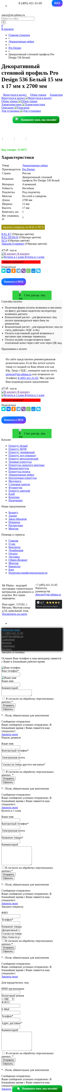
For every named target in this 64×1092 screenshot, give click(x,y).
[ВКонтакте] (8, 271)
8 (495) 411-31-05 (28, 378)
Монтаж (13, 528)
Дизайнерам (16, 550)
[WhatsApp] (28, 271)
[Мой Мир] (33, 271)
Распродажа (16, 525)
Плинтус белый (18, 445)
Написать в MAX (13, 281)
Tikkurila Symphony (13, 243)
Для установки (10, 110)
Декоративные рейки (35, 165)
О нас (12, 543)
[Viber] (23, 271)
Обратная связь (10, 629)
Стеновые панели (19, 484)
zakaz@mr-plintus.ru (13, 15)
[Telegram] (18, 271)
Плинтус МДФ (18, 448)
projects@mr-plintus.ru (18, 374)
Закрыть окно (9, 734)
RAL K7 (6, 234)
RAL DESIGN (9, 237)
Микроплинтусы (19, 468)
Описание (7, 107)
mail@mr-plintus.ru (12, 636)
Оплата (13, 553)
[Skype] (38, 271)
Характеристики (11, 104)
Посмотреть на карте (14, 613)
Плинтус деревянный (22, 452)
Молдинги (15, 481)
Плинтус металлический (23, 458)
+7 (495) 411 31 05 (12, 633)
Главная (13, 540)
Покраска (14, 522)
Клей (12, 493)
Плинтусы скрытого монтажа (26, 465)
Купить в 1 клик (34, 256)
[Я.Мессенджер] (3, 271)
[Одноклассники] (13, 271)
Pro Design (28, 169)
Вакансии (14, 566)
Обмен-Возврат (18, 559)
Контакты (14, 547)
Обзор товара (9, 101)
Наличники (16, 500)
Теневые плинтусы (20, 461)
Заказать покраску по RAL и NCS (23, 227)
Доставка (14, 556)
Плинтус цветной (19, 490)
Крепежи (14, 497)
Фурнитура (15, 487)
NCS (4, 240)
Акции (13, 515)
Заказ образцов (18, 518)
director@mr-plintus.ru (48, 594)
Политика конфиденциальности (28, 572)
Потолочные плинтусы (23, 477)
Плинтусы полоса (19, 471)
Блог (11, 569)
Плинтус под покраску (22, 455)
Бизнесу (13, 512)
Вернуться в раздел (13, 98)
